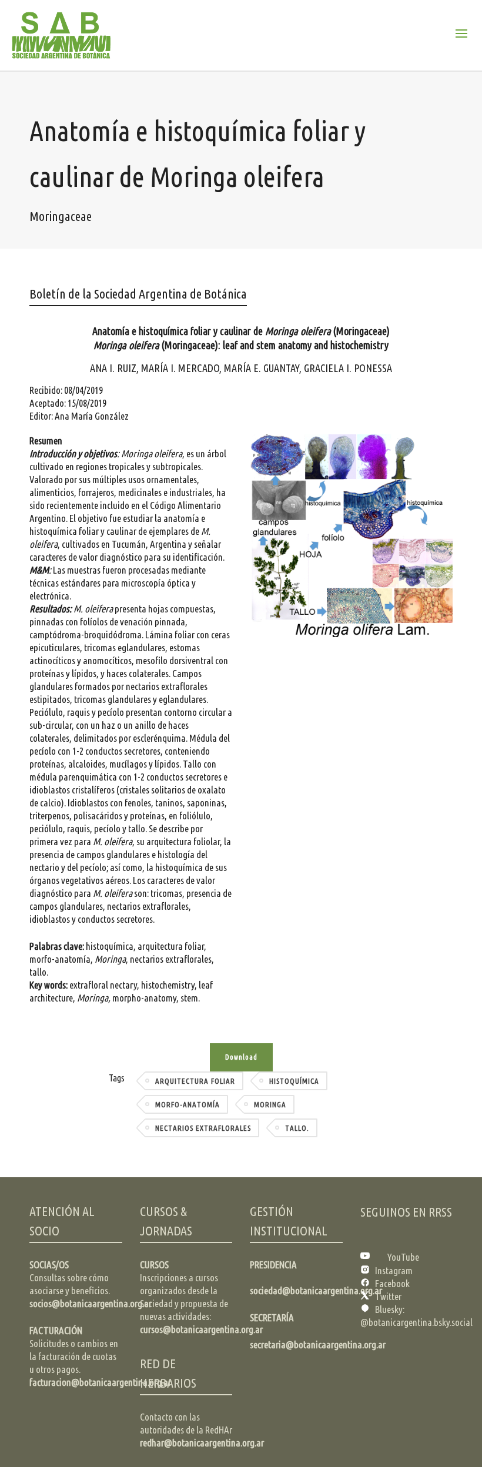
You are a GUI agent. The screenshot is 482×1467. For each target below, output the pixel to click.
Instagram (394, 1270)
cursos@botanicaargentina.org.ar (201, 1329)
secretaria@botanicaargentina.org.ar (318, 1344)
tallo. (297, 1128)
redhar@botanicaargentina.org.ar (202, 1442)
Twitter (388, 1296)
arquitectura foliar (195, 1081)
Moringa (270, 1104)
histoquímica (294, 1081)
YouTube (403, 1256)
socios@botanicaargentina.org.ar (90, 1303)
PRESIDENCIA (273, 1264)
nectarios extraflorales (203, 1128)
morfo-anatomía (187, 1104)
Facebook (392, 1283)
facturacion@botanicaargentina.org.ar (100, 1382)
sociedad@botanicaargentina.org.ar (316, 1290)
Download (241, 1057)
